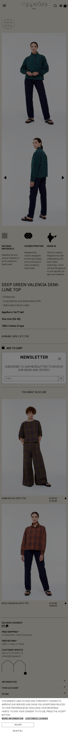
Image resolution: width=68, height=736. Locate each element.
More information (12, 718)
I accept (18, 725)
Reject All (18, 731)
